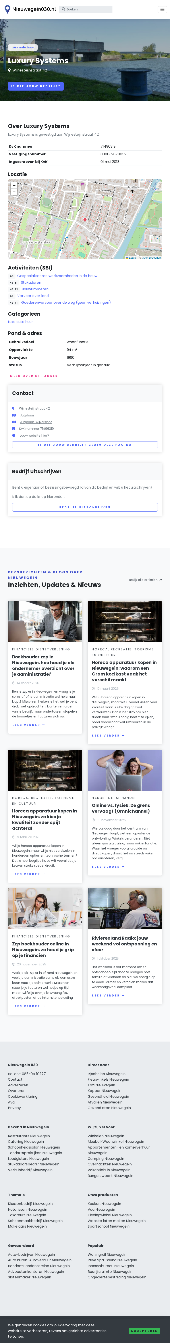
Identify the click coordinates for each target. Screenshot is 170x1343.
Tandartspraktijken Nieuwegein (35, 1152)
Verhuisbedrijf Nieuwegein (30, 1170)
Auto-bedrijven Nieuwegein (31, 1254)
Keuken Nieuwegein (104, 1203)
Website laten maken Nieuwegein (117, 1220)
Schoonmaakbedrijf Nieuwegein (35, 1220)
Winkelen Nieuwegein (106, 1136)
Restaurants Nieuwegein (29, 1136)
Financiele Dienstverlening (41, 649)
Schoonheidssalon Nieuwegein (34, 1147)
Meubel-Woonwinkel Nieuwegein (116, 1141)
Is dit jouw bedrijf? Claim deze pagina (85, 445)
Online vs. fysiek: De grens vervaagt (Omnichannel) (121, 808)
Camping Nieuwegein (106, 1158)
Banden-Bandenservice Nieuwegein (39, 1265)
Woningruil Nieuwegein (107, 1254)
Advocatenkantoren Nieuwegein (36, 1271)
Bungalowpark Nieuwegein (110, 1175)
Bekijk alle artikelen (143, 580)
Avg (11, 1102)
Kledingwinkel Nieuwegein (110, 1215)
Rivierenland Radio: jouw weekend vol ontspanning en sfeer (124, 944)
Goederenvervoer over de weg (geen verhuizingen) (66, 302)
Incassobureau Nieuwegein (111, 1265)
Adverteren (18, 1085)
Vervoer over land (33, 295)
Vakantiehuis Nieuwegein (109, 1170)
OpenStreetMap (151, 257)
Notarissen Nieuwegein (27, 1209)
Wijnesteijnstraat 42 (29, 70)
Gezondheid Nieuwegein (108, 1096)
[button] (85, 219)
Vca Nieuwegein (101, 1209)
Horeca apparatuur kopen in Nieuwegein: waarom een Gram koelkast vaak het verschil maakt (124, 671)
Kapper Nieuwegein (104, 1090)
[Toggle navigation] (162, 9)
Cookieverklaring (22, 1096)
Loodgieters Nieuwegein (28, 1158)
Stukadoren (31, 282)
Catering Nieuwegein (26, 1141)
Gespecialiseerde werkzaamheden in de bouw (57, 275)
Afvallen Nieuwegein (105, 1102)
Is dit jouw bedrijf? (36, 86)
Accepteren (144, 1331)
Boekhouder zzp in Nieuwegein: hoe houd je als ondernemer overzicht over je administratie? (43, 665)
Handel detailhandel (114, 798)
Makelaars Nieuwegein (27, 1226)
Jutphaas (27, 415)
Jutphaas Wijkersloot (36, 422)
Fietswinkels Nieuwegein (108, 1079)
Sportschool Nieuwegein (108, 1226)
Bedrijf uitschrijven (85, 507)
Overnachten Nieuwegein (110, 1164)
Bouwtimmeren (35, 289)
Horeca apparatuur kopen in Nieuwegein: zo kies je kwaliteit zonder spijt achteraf (44, 819)
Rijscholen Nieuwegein (107, 1073)
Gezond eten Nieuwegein (109, 1107)
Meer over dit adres (34, 376)
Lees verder (26, 725)
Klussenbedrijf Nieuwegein (30, 1203)
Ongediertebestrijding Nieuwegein (117, 1277)
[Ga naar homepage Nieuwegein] (29, 9)
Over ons (16, 1090)
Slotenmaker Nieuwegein (29, 1277)
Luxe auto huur (23, 47)
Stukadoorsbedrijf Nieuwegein (33, 1164)
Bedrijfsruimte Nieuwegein (110, 1271)
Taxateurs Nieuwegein (27, 1215)
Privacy (14, 1107)
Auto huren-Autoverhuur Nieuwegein (39, 1260)
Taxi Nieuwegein (101, 1085)
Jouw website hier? (34, 435)
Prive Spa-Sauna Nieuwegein (112, 1260)
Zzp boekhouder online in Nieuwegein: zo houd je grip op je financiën (43, 950)
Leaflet (132, 257)
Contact (15, 1079)
